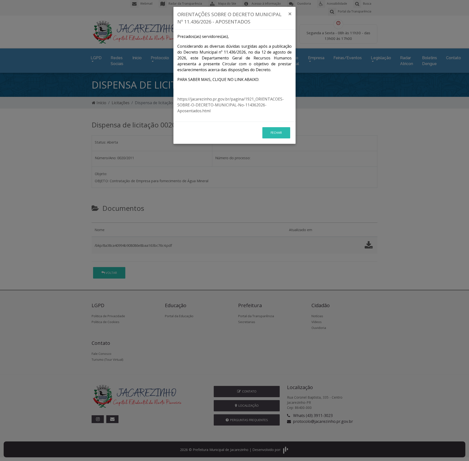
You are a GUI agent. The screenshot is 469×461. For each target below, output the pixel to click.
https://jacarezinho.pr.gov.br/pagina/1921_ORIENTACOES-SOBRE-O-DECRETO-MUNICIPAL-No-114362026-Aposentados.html (230, 104)
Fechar (276, 132)
